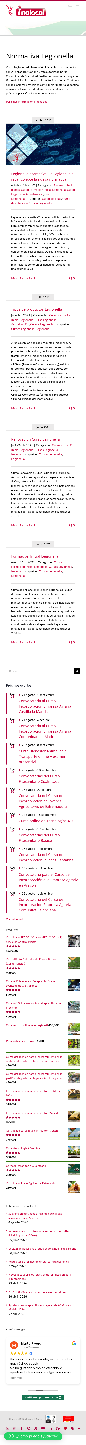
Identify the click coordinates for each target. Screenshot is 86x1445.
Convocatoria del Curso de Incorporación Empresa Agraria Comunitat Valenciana (45, 904)
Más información (22, 278)
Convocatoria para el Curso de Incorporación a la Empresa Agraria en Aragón (48, 880)
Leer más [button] (16, 1378)
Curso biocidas (51, 198)
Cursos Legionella (40, 203)
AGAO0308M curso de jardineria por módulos (37, 1292)
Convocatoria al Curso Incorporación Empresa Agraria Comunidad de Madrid (45, 731)
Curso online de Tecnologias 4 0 (46, 820)
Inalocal (16, 454)
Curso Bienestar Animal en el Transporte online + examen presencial (43, 756)
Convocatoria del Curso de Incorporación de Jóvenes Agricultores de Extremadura (43, 801)
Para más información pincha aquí (27, 101)
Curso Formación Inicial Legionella (43, 189)
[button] (33, 1436)
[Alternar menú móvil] (78, 7)
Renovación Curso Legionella (35, 439)
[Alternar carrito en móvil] (70, 7)
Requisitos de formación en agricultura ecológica (38, 1261)
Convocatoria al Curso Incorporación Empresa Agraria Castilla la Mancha (45, 706)
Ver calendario (15, 919)
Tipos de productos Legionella (36, 309)
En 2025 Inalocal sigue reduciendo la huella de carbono (42, 1248)
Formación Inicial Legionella (34, 556)
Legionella (42, 329)
